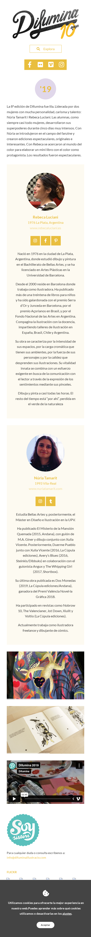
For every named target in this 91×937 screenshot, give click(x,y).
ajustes (67, 913)
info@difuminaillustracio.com (26, 857)
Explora (49, 49)
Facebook (45, 240)
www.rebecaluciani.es (45, 228)
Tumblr (50, 501)
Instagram (35, 240)
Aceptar (45, 924)
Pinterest (56, 240)
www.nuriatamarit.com (45, 489)
